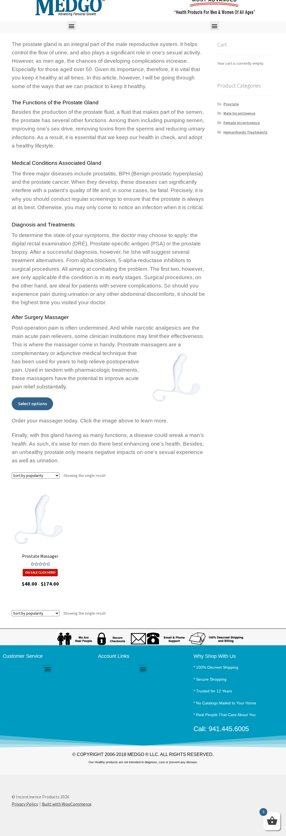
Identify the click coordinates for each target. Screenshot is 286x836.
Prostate (231, 104)
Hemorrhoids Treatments (245, 132)
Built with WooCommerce (66, 804)
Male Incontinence (239, 113)
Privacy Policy (25, 804)
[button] (71, 25)
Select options (32, 403)
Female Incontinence (241, 122)
